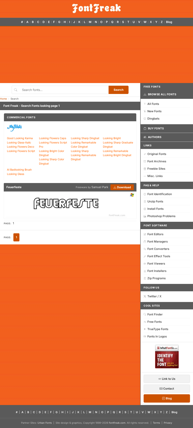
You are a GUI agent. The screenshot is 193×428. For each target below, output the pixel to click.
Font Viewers (156, 263)
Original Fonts (156, 154)
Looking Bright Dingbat (117, 155)
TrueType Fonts (157, 329)
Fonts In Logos (157, 336)
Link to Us (168, 379)
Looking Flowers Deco (20, 146)
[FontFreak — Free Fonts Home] (96, 8)
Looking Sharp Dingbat (85, 138)
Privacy (168, 422)
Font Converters (158, 249)
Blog (169, 22)
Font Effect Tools (158, 256)
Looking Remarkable (115, 151)
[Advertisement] (96, 54)
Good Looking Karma (20, 138)
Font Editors (155, 234)
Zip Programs (156, 278)
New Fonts (154, 111)
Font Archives (156, 161)
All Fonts (153, 104)
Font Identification (159, 194)
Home (3, 98)
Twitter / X (154, 296)
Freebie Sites (156, 168)
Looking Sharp (80, 151)
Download (123, 187)
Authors (155, 137)
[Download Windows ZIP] (132, 195)
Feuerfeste (13, 187)
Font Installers (156, 271)
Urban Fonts (45, 422)
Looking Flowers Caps (52, 138)
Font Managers (157, 241)
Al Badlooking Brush (19, 169)
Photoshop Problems (161, 216)
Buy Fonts (156, 128)
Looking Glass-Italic (19, 142)
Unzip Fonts (155, 201)
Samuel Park (99, 187)
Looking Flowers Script (21, 151)
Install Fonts (155, 209)
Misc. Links (155, 176)
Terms (156, 422)
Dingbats (153, 118)
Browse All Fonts (162, 94)
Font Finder (155, 314)
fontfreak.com (117, 422)
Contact (168, 388)
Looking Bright (112, 138)
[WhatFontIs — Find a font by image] (167, 367)
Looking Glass (15, 173)
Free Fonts (154, 321)
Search (118, 90)
